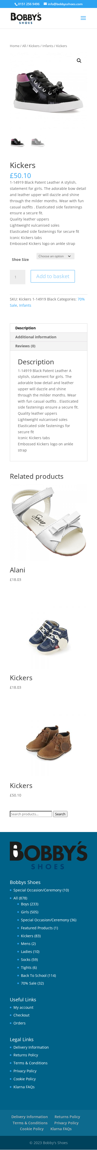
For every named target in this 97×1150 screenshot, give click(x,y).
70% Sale (28, 983)
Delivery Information (31, 1047)
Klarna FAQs (24, 1086)
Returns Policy (25, 1054)
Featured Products (37, 927)
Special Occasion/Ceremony (37, 890)
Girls (25, 911)
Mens (26, 943)
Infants (47, 45)
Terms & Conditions (30, 1062)
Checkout (21, 1015)
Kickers (34, 45)
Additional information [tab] (35, 336)
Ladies (26, 951)
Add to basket (52, 276)
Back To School (34, 975)
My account (23, 1007)
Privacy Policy (24, 1070)
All (24, 45)
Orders (19, 1023)
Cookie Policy (24, 1078)
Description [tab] (25, 327)
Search (60, 814)
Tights (26, 967)
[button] (79, 60)
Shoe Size (20, 259)
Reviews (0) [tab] (25, 345)
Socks (26, 959)
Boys (25, 903)
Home (14, 45)
